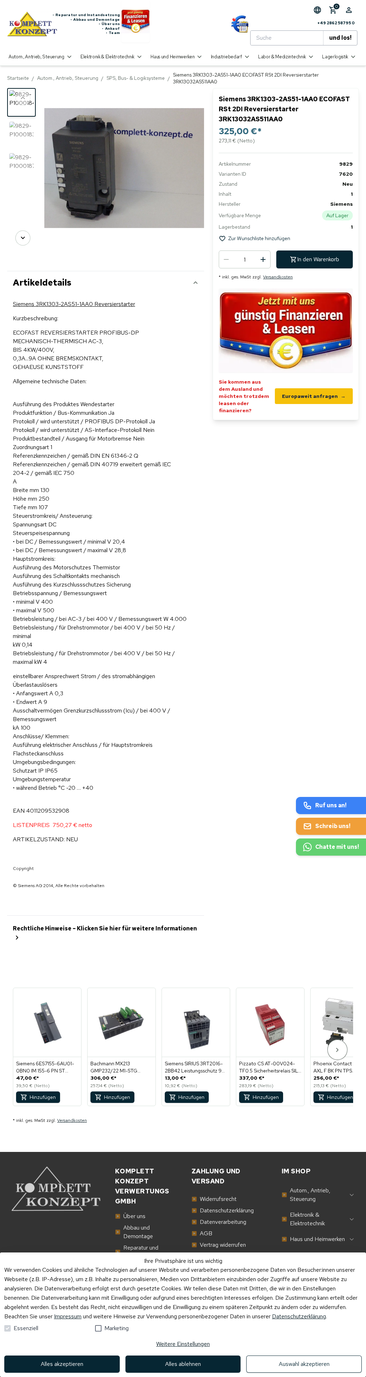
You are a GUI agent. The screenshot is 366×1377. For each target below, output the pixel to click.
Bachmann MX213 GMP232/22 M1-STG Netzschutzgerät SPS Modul (114, 1067)
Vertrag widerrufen (219, 1245)
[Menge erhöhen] (263, 259)
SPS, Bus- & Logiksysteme (136, 78)
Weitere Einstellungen (183, 1344)
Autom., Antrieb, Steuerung (67, 78)
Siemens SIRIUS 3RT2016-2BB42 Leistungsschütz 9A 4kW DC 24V (195, 1067)
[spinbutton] (244, 259)
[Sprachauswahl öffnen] (317, 10)
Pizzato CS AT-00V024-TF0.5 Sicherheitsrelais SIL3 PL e (270, 1067)
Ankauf (111, 28)
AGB (202, 1233)
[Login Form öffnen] (349, 10)
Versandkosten (278, 277)
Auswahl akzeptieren (304, 1364)
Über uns (109, 24)
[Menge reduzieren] (226, 259)
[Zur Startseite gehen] (30, 24)
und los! (340, 38)
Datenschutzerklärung (299, 1316)
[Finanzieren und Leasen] (135, 24)
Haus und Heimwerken (313, 1239)
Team (113, 33)
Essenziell (26, 1328)
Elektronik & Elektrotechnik (303, 1219)
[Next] (23, 238)
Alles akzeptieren (62, 1364)
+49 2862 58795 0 (336, 22)
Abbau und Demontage (95, 20)
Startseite (18, 78)
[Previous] (23, 98)
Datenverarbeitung (219, 1222)
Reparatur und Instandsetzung (86, 15)
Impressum (67, 1316)
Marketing (116, 1328)
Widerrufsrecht (214, 1199)
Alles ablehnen (183, 1364)
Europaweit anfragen (314, 396)
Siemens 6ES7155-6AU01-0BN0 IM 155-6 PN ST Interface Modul (45, 1067)
